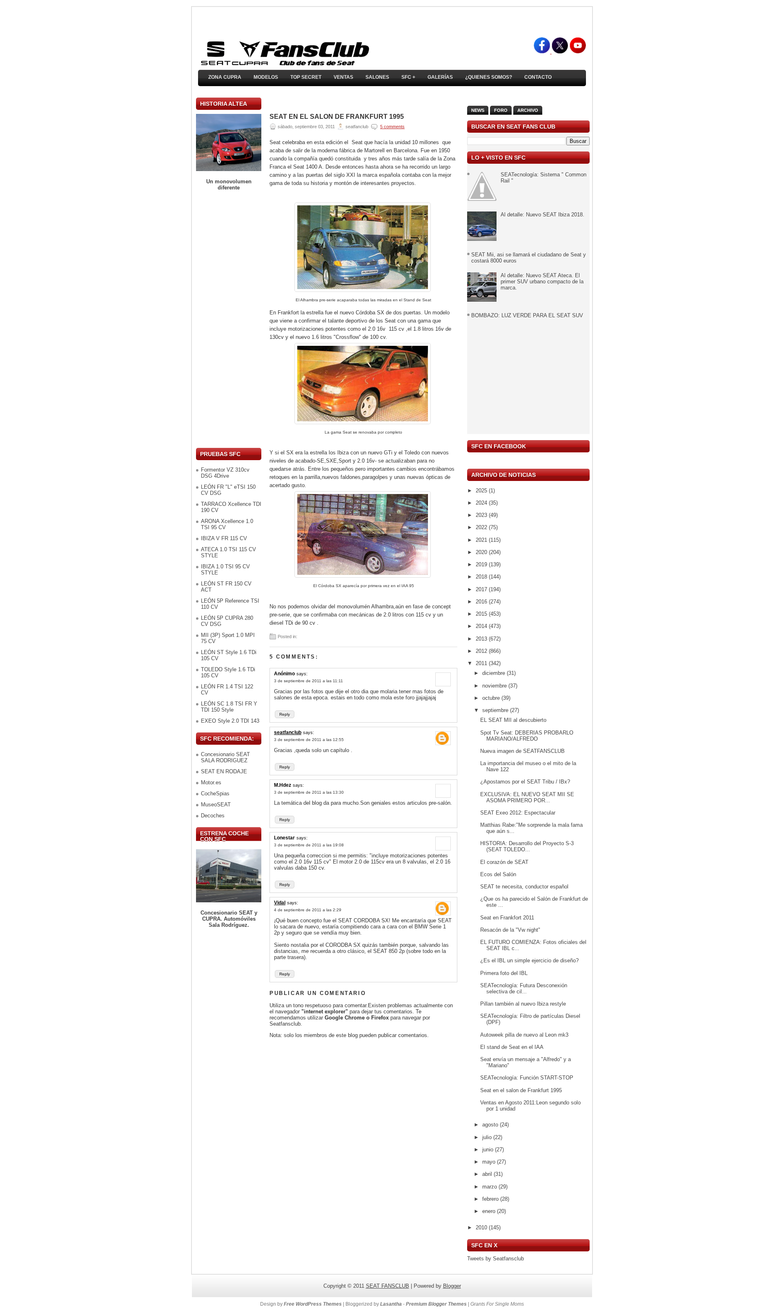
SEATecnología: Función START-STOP (526, 1078)
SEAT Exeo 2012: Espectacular (517, 813)
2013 (482, 639)
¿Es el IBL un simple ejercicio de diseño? (529, 960)
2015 (482, 614)
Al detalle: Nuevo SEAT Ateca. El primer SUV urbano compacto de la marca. (542, 281)
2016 (482, 602)
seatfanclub (287, 732)
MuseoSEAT (216, 804)
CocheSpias (215, 793)
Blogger (452, 1286)
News (477, 110)
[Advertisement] (228, 319)
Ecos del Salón (498, 874)
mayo (489, 1162)
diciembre (494, 673)
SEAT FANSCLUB (387, 1286)
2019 (482, 564)
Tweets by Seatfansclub (495, 1258)
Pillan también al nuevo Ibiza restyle (523, 1004)
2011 (482, 663)
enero (489, 1211)
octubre (491, 698)
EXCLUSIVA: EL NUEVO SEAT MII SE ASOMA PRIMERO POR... (527, 797)
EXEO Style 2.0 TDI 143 (230, 721)
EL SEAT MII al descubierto (513, 720)
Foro (501, 110)
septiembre (496, 710)
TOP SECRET (305, 77)
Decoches (213, 815)
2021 (482, 540)
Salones (377, 77)
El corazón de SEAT (504, 862)
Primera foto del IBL (504, 973)
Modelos (266, 77)
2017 (482, 589)
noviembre (495, 686)
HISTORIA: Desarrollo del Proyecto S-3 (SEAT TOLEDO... (527, 846)
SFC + (408, 77)
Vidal (279, 903)
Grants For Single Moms (497, 1304)
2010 (482, 1227)
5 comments (392, 126)
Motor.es (211, 782)
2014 (482, 626)
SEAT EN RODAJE (224, 771)
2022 (482, 527)
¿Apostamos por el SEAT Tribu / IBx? (525, 782)
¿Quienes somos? (488, 77)
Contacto (538, 77)
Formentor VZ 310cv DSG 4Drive (225, 473)
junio (488, 1149)
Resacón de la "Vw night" (510, 930)
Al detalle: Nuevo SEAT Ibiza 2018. (542, 214)
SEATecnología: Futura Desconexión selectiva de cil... (523, 988)
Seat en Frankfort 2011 (507, 918)
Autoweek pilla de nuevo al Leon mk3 (524, 1035)
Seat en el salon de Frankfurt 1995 (337, 117)
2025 (482, 490)
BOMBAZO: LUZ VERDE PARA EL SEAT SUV (527, 315)
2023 (482, 515)
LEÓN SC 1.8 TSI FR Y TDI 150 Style (229, 707)
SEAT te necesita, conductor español (524, 887)
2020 (482, 552)
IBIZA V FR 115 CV (224, 538)
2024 (482, 503)
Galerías (440, 77)
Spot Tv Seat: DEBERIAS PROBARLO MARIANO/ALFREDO (526, 736)
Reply (284, 714)
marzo (490, 1187)
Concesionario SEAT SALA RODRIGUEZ (225, 757)
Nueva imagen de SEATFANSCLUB (522, 751)
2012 (482, 651)
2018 (482, 577)
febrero (491, 1199)
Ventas (343, 77)
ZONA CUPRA (224, 77)
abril (488, 1174)
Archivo (527, 110)
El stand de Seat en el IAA (511, 1047)
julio (487, 1137)
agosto (491, 1125)
